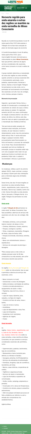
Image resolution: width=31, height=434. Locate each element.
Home (5, 426)
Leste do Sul (7, 332)
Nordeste (14, 332)
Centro (13, 330)
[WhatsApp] (11, 36)
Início (3, 13)
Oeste (9, 330)
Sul (20, 335)
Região (7, 13)
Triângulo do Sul (12, 208)
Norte (10, 268)
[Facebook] (3, 36)
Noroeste (16, 268)
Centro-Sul (14, 335)
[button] (2, 2)
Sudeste (7, 335)
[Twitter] (7, 36)
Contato (5, 428)
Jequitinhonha (21, 330)
